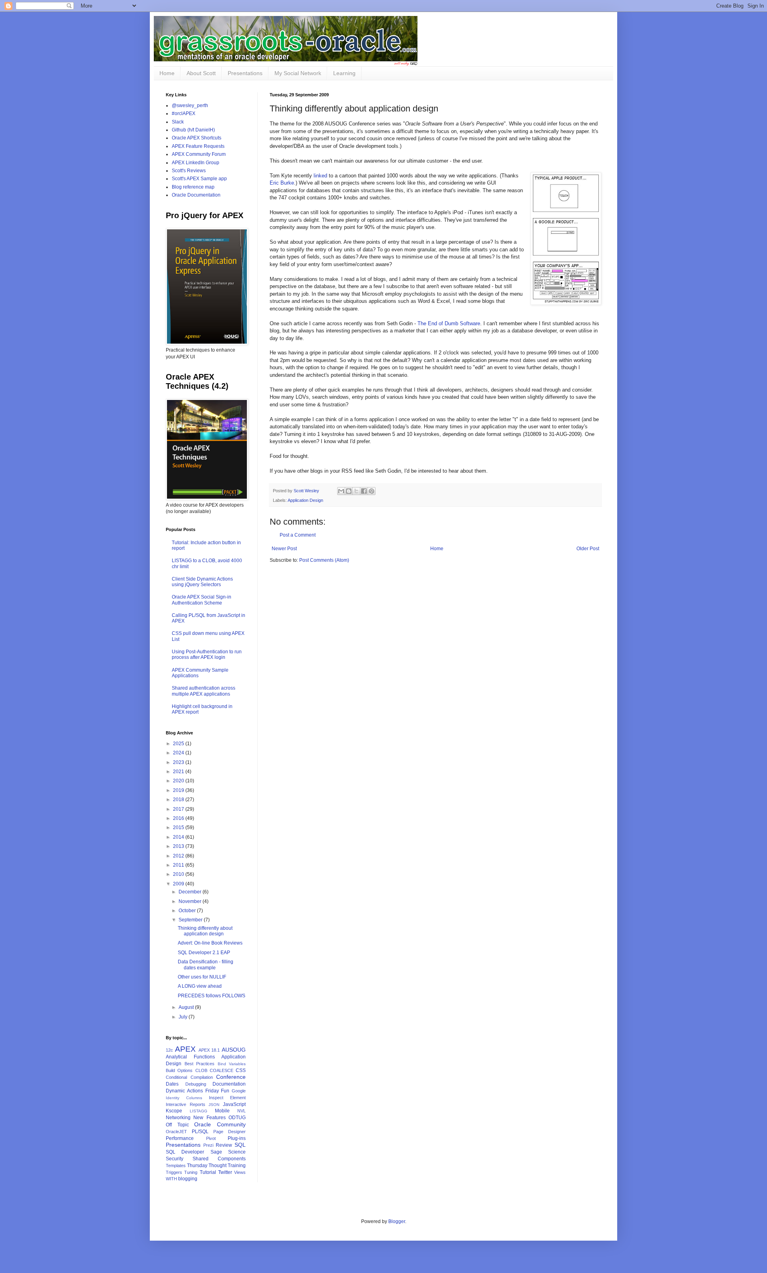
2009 (179, 884)
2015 (179, 827)
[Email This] (341, 491)
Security (174, 1159)
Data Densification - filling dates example (205, 964)
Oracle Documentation (196, 195)
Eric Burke (282, 183)
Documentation (229, 1084)
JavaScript (234, 1104)
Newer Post (284, 548)
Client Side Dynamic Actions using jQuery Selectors (202, 581)
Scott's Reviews (189, 170)
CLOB (201, 1070)
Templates (176, 1165)
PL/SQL (200, 1131)
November (191, 901)
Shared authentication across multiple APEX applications (203, 690)
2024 (179, 753)
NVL (241, 1110)
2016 (179, 818)
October (188, 910)
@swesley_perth (190, 105)
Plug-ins (237, 1138)
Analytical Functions (190, 1057)
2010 (179, 874)
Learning (344, 73)
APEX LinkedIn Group (195, 162)
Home (167, 73)
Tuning (190, 1172)
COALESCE (221, 1070)
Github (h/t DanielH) (193, 130)
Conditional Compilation (189, 1077)
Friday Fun (217, 1091)
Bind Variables (232, 1064)
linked (320, 176)
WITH (171, 1178)
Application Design (305, 500)
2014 (179, 837)
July (184, 1017)
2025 (179, 743)
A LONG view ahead (200, 986)
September (191, 920)
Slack (178, 122)
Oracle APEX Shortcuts (196, 138)
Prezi (208, 1145)
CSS (241, 1070)
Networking (178, 1117)
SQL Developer (185, 1152)
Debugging (195, 1084)
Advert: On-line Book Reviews (210, 943)
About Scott (201, 73)
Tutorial (208, 1172)
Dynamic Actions (184, 1091)
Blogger (396, 1221)
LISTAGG (198, 1111)
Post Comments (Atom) (324, 560)
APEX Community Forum (199, 154)
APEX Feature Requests (198, 146)
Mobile (222, 1111)
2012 (179, 856)
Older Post (587, 548)
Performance (180, 1138)
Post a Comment (298, 535)
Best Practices (200, 1063)
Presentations (245, 73)
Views (240, 1172)
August (187, 1007)
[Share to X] (356, 491)
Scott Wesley (307, 490)
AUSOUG (234, 1049)
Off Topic (177, 1125)
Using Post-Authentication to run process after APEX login (207, 654)
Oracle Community (220, 1124)
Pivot (211, 1138)
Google (239, 1090)
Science (237, 1152)
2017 (179, 809)
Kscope (174, 1111)
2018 (179, 799)
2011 (179, 865)
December (191, 892)
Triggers (174, 1172)
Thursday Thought (207, 1165)
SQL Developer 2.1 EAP (204, 952)
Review (224, 1145)
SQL (240, 1145)
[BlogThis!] (349, 491)
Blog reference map (193, 187)
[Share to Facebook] (364, 491)
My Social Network (297, 73)
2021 (179, 771)
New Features (209, 1117)
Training (237, 1165)
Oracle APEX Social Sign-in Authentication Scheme (201, 599)
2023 (179, 762)
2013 (179, 846)
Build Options (179, 1070)
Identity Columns (184, 1098)
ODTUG (237, 1117)
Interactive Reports (185, 1104)
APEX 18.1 (209, 1050)
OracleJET (176, 1131)
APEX (185, 1049)
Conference (231, 1077)
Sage (216, 1152)
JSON (214, 1104)
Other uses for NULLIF (202, 977)
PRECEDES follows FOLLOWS (211, 996)
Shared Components (219, 1159)
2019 (179, 790)
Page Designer (229, 1131)
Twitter (225, 1172)
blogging (187, 1179)
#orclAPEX (183, 113)
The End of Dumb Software (448, 323)
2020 (179, 781)
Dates (172, 1084)
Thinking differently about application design (205, 931)
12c (169, 1050)
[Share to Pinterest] (372, 491)
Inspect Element (227, 1097)
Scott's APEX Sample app (199, 178)
